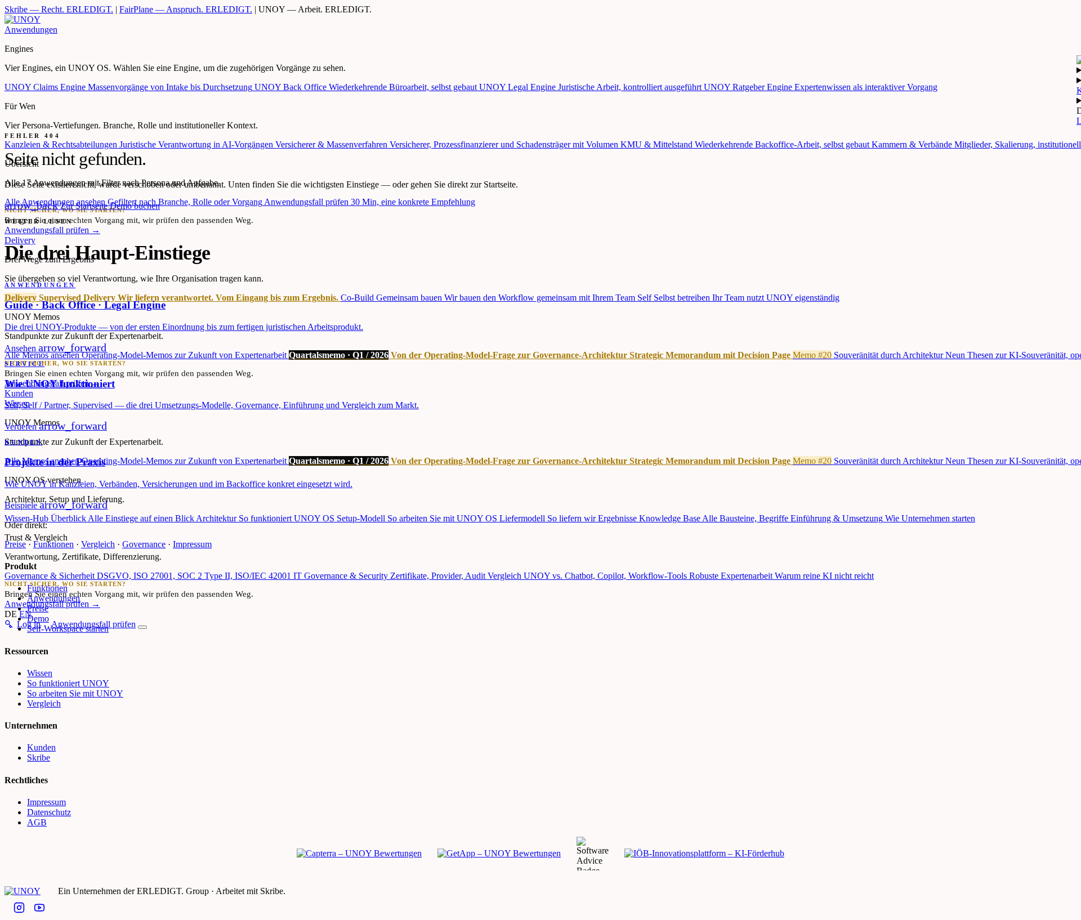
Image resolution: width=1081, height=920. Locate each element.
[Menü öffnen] (142, 627)
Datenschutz (49, 812)
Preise (15, 544)
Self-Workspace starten (68, 628)
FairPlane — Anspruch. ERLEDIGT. (185, 9)
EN (25, 614)
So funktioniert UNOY (68, 683)
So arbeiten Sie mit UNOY (75, 693)
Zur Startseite (57, 206)
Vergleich (98, 544)
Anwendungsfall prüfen (52, 230)
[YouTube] (39, 908)
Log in (29, 624)
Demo (38, 618)
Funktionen (53, 544)
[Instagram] (19, 908)
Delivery (20, 240)
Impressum (192, 544)
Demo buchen (135, 206)
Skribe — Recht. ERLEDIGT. (59, 9)
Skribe (38, 757)
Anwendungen (31, 29)
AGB (37, 822)
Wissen (39, 673)
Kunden (41, 747)
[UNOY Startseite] (23, 19)
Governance (144, 544)
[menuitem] (129, 87)
